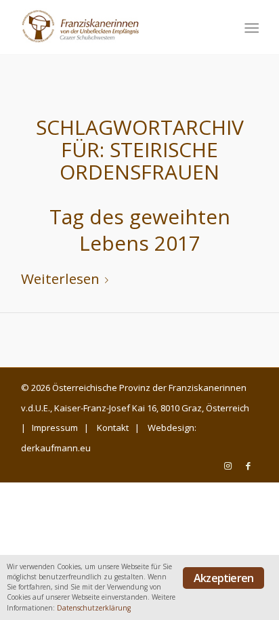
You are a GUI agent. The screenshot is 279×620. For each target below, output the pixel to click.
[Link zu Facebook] (248, 465)
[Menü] (250, 28)
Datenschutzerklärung (94, 608)
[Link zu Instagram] (227, 465)
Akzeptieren (223, 578)
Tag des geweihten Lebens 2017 (139, 230)
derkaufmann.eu (56, 448)
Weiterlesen (60, 278)
